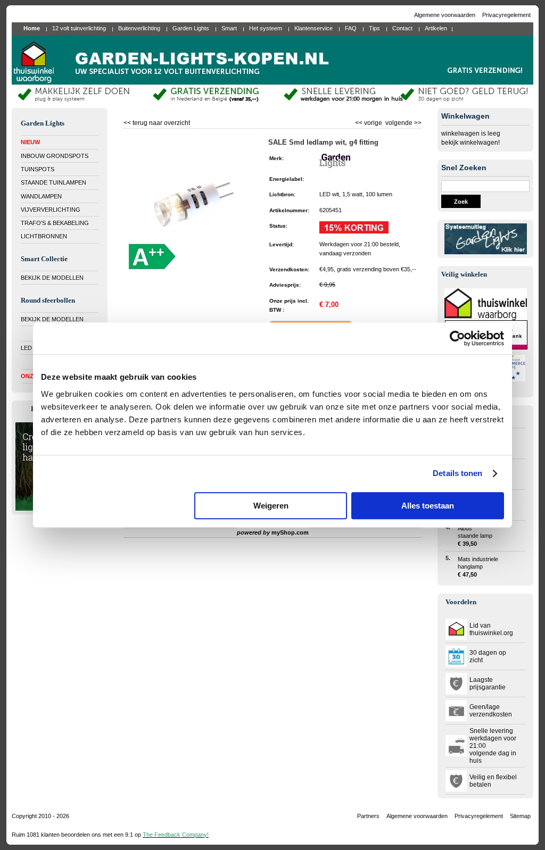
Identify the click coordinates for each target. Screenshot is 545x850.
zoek (461, 201)
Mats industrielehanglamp (478, 567)
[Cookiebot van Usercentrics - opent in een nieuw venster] (457, 338)
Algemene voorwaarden (445, 15)
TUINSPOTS (37, 169)
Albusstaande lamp (475, 536)
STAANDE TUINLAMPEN (53, 182)
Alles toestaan (427, 505)
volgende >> (403, 121)
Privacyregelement (506, 15)
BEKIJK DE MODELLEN (52, 277)
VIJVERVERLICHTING (50, 209)
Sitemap (520, 816)
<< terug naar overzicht (156, 121)
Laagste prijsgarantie (487, 683)
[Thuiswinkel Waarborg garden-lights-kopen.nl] (485, 318)
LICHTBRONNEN (44, 236)
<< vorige (369, 121)
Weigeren (270, 505)
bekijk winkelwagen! (470, 142)
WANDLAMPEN (41, 196)
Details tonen (457, 473)
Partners (368, 816)
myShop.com (290, 532)
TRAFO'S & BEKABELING (55, 223)
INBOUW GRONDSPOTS (54, 156)
